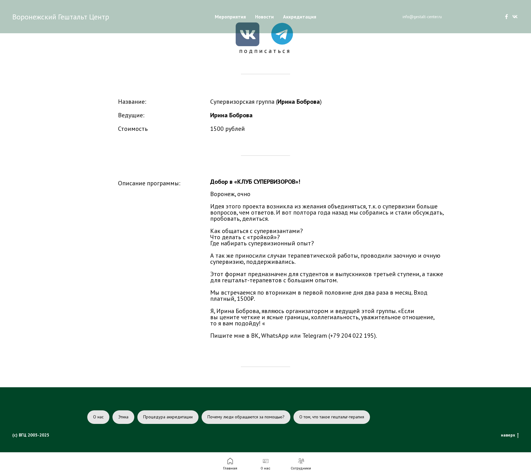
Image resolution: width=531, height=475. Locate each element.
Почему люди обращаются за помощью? (246, 417)
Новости (264, 17)
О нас (98, 417)
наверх (508, 435)
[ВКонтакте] (515, 16)
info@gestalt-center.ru (422, 16)
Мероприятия (230, 17)
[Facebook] (506, 16)
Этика (123, 417)
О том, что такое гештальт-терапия (331, 417)
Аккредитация (299, 17)
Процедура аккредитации (168, 417)
